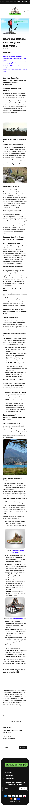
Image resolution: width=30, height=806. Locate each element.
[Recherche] (24, 11)
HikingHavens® (17, 801)
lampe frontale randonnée (16, 618)
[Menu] (2, 11)
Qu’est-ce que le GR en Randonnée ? (12, 56)
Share (6, 715)
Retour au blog (16, 721)
